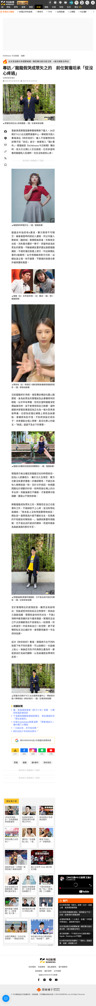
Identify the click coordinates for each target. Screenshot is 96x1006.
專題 (31, 7)
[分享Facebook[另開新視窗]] (5, 131)
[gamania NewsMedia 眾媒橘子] (48, 989)
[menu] (2, 7)
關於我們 (48, 971)
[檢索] (87, 3)
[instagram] (55, 2)
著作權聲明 (63, 967)
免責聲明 (41, 967)
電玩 (76, 7)
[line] (60, 2)
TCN (50, 11)
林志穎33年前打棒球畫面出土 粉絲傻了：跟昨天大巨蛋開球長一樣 (41, 937)
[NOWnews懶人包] (76, 3)
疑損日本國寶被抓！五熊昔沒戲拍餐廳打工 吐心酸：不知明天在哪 (28, 889)
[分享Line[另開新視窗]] (5, 138)
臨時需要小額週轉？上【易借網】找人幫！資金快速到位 (11, 911)
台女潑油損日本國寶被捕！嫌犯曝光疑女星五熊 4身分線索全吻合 (12, 889)
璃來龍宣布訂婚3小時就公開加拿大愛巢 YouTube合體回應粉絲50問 (28, 910)
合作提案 (57, 971)
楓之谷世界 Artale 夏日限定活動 (41, 868)
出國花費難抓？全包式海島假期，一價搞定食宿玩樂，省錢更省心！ (15, 937)
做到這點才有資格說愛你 (45, 818)
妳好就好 (47, 762)
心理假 (72, 11)
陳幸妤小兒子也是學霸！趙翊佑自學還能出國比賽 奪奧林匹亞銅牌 (45, 910)
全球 (54, 7)
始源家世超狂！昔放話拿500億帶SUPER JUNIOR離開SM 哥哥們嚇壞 (29, 819)
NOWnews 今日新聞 (11, 56)
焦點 (8, 7)
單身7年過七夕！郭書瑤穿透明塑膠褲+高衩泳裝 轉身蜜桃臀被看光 (45, 840)
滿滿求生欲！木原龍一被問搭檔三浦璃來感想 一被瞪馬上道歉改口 (15, 868)
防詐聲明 (32, 967)
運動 (46, 7)
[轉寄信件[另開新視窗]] (5, 144)
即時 (16, 7)
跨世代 (40, 11)
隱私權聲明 (51, 967)
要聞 (23, 7)
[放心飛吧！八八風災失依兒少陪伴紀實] (22, 3)
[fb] (50, 2)
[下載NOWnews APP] (82, 3)
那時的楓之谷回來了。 (11, 840)
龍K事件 (35, 762)
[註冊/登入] (93, 3)
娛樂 (39, 6)
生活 (69, 7)
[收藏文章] (5, 164)
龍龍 (25, 762)
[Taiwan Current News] (71, 3)
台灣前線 (61, 11)
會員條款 (38, 971)
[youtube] (65, 2)
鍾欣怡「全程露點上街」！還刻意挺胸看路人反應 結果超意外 (28, 840)
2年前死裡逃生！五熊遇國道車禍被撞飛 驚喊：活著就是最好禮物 (11, 819)
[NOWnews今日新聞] (7, 2)
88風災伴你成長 (25, 11)
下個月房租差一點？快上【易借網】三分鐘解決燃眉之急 (45, 889)
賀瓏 (16, 762)
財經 (61, 7)
